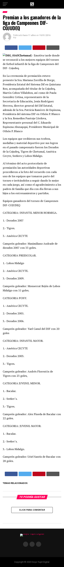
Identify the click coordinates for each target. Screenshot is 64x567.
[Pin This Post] (39, 47)
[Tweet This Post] (25, 47)
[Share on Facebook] (11, 47)
